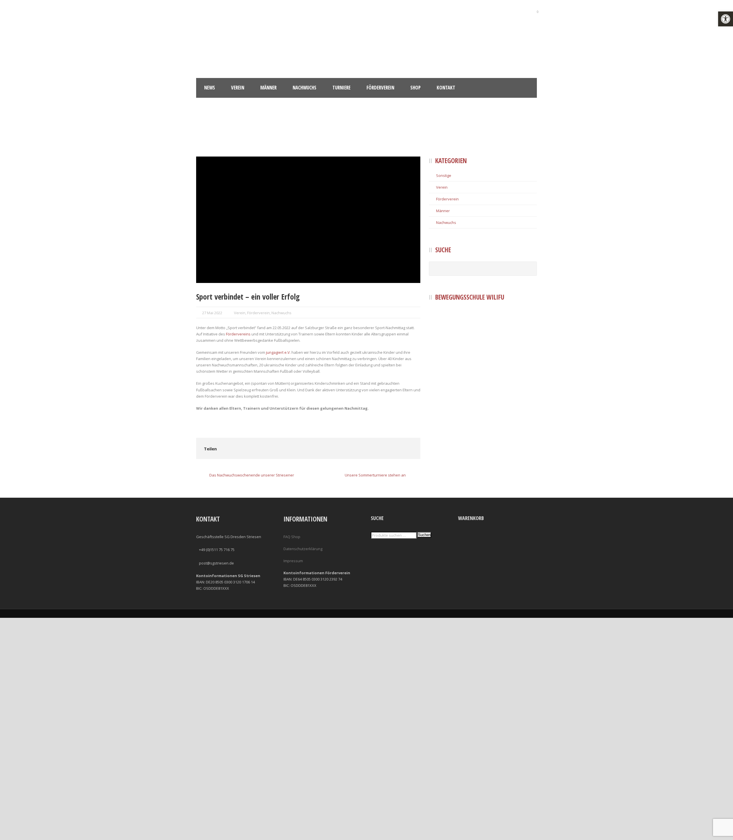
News (209, 87)
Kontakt (446, 87)
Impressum (293, 560)
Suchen (424, 535)
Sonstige (443, 175)
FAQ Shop (291, 536)
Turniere (341, 87)
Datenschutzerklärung (302, 548)
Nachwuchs (304, 87)
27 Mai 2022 (212, 312)
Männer (268, 87)
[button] (725, 18)
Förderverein (380, 87)
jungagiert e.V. (278, 352)
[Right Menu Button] (729, 836)
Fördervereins (238, 334)
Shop (415, 87)
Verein (237, 87)
